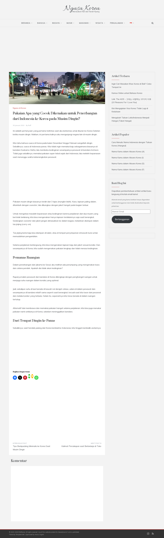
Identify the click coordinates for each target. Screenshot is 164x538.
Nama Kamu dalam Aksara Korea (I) (128, 157)
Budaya (56, 23)
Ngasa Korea (82, 8)
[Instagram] (148, 534)
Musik (69, 23)
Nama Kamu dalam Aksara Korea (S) (128, 163)
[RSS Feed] (153, 534)
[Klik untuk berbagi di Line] (29, 376)
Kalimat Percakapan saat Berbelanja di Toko (81, 446)
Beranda (25, 23)
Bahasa (41, 23)
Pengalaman (116, 23)
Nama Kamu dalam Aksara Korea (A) (128, 151)
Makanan (84, 23)
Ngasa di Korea (19, 108)
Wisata (99, 23)
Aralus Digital (39, 534)
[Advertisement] (82, 46)
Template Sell (20, 534)
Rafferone (22, 532)
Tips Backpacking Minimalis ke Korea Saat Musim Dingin (31, 448)
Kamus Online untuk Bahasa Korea (127, 93)
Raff (29, 125)
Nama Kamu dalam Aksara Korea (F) (128, 169)
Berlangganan (122, 219)
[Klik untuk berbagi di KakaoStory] (32, 376)
